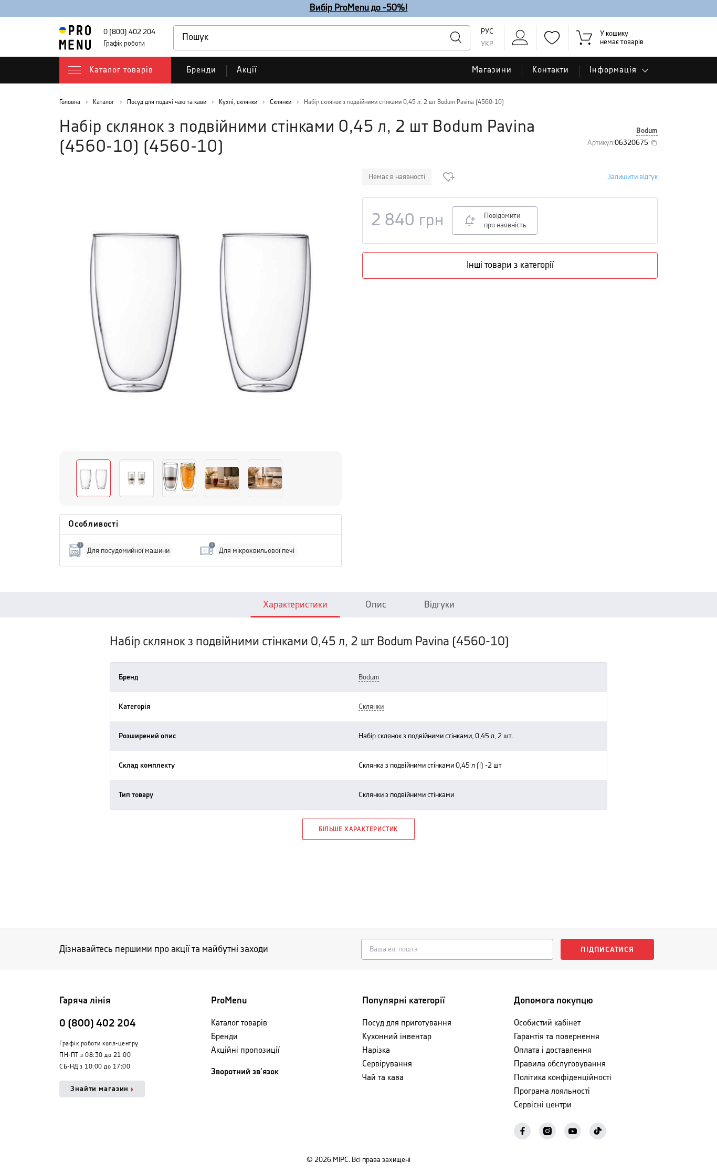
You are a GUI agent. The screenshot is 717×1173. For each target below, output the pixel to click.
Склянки (371, 706)
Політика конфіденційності (562, 1078)
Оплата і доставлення (553, 1050)
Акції (247, 70)
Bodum (647, 130)
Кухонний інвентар (396, 1037)
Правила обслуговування (560, 1064)
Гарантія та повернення (556, 1037)
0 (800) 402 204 (129, 32)
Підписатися (607, 950)
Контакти (550, 70)
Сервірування (387, 1064)
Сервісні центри (543, 1105)
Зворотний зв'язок (245, 1072)
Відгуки (439, 605)
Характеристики (295, 605)
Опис (375, 605)
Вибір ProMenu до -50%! (359, 8)
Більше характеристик (358, 829)
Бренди (201, 70)
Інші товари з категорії (510, 265)
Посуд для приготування (406, 1023)
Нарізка (376, 1050)
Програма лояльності (552, 1091)
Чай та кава (383, 1078)
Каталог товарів (239, 1023)
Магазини (492, 70)
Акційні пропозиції (245, 1050)
